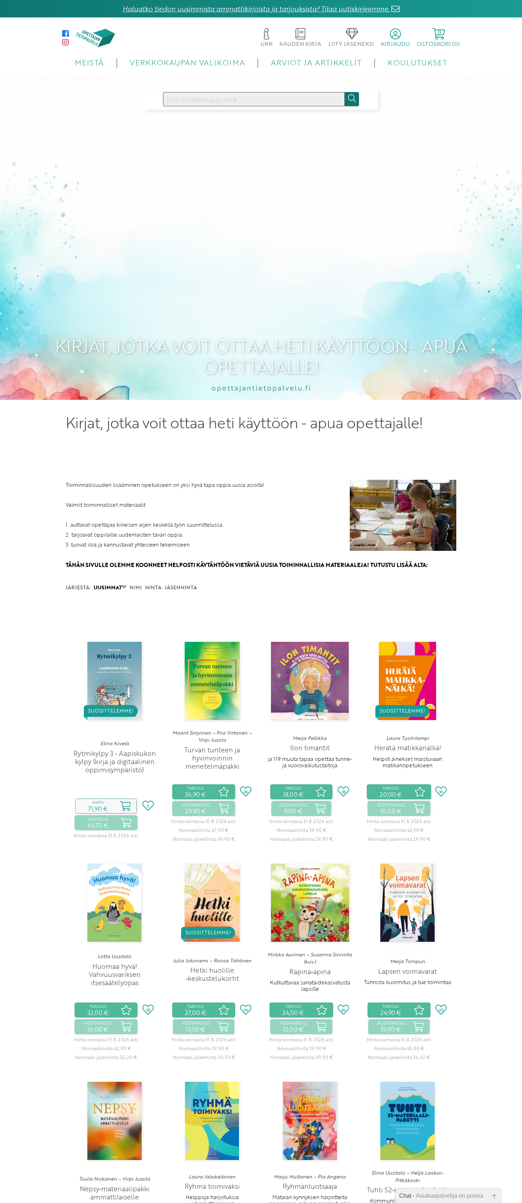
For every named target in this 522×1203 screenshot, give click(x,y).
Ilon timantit (310, 747)
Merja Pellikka (310, 738)
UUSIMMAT (108, 587)
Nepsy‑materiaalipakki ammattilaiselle (114, 1193)
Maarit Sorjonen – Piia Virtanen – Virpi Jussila (212, 736)
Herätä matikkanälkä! (407, 747)
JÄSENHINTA (181, 587)
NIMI (136, 587)
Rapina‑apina (310, 971)
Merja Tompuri (407, 961)
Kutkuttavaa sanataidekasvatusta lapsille (310, 985)
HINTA (153, 587)
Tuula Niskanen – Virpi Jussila (114, 1178)
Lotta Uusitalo (114, 956)
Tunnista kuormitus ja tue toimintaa (407, 982)
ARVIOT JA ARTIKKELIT (316, 62)
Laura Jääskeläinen (212, 1176)
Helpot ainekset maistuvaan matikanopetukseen (407, 762)
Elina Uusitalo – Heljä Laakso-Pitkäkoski (408, 1176)
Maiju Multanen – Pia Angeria (310, 1176)
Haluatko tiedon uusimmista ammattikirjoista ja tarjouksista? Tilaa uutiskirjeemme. (256, 9)
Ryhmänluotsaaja (310, 1186)
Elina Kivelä (114, 743)
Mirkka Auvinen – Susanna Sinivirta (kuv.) (310, 958)
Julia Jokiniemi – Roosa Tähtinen (212, 960)
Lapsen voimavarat (407, 971)
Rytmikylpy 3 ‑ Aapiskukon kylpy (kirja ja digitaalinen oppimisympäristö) (115, 761)
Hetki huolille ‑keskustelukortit (212, 974)
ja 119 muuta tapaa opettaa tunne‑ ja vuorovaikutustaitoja (310, 762)
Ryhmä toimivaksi (212, 1186)
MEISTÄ (89, 62)
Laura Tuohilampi (407, 738)
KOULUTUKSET (417, 62)
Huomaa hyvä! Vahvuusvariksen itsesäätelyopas (115, 974)
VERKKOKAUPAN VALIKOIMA (187, 62)
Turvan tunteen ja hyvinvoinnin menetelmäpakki (212, 758)
